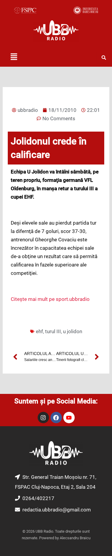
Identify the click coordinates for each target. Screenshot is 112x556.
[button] (14, 57)
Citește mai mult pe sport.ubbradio (50, 299)
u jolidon (72, 331)
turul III (53, 331)
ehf (39, 331)
